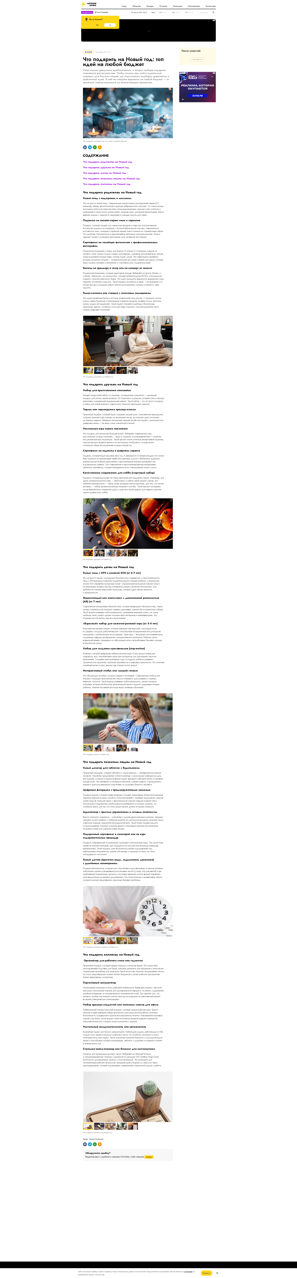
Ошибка (149, 1157)
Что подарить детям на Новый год (104, 173)
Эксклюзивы (211, 6)
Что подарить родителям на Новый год (107, 162)
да (110, 25)
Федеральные (87, 12)
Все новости (197, 59)
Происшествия (194, 6)
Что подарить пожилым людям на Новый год (111, 178)
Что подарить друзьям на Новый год (106, 167)
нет (97, 25)
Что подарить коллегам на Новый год (107, 184)
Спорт (124, 6)
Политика (163, 6)
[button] (128, 113)
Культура (150, 6)
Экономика (177, 6)
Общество (136, 6)
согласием (188, 1272)
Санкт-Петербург (102, 12)
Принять (206, 1273)
